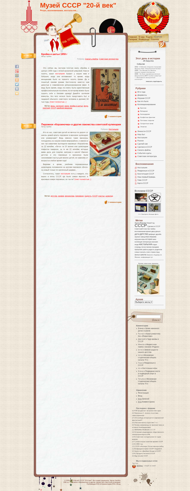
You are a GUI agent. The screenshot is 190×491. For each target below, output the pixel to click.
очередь (138, 247)
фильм (137, 255)
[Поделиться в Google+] (17, 71)
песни (143, 247)
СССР (53, 108)
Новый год (150, 223)
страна (153, 252)
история (148, 239)
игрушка (152, 237)
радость (88, 196)
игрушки (138, 239)
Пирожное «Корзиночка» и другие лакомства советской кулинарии (81, 124)
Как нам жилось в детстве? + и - (146, 422)
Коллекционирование (146, 104)
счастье (101, 196)
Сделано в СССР (144, 147)
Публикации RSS (93, 484)
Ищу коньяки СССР (141, 456)
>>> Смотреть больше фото (148, 214)
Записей (143, 399)
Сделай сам (142, 144)
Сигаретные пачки (146, 123)
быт (149, 229)
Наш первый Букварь (146, 177)
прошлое (138, 249)
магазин (155, 242)
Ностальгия (113, 129)
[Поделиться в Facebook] (17, 66)
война (153, 229)
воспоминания (140, 231)
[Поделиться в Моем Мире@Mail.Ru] (17, 75)
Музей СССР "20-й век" (78, 5)
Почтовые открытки (147, 120)
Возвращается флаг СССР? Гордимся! (148, 449)
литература (147, 242)
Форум (158, 37)
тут (152, 257)
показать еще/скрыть (154, 81)
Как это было (142, 101)
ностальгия (60, 74)
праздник (155, 247)
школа (143, 254)
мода (86, 106)
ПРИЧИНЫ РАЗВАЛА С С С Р (144, 430)
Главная (132, 37)
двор (153, 231)
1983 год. (139, 444)
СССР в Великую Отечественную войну (149, 446)
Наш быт (141, 134)
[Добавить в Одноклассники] (17, 80)
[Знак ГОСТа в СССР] (154, 202)
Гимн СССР (142, 180)
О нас (141, 37)
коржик (61, 196)
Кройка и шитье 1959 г (54, 54)
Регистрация (143, 393)
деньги (157, 231)
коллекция (138, 242)
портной (46, 108)
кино (154, 239)
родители (158, 249)
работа (145, 249)
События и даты (144, 153)
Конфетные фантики (147, 117)
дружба (158, 234)
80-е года (141, 92)
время (148, 231)
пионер (149, 247)
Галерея (132, 39)
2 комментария (114, 202)
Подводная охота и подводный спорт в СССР (149, 373)
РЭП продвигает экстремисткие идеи (147, 410)
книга (67, 106)
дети (137, 234)
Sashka (117, 480)
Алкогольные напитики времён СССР (149, 441)
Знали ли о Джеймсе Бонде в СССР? (147, 451)
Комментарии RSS (108, 484)
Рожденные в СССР (145, 171)
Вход (140, 396)
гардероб (60, 106)
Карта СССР (142, 183)
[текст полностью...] (58, 102)
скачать (143, 252)
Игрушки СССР (143, 98)
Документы (142, 95)
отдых (154, 244)
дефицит (152, 234)
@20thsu (140, 465)
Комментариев (146, 402)
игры (143, 239)
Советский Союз (141, 229)
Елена (140, 328)
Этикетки (143, 127)
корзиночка (69, 196)
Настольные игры (149, 368)
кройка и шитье (76, 106)
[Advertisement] (78, 65)
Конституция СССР (145, 174)
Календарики (145, 114)
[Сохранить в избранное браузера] (17, 93)
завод (143, 237)
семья (137, 252)
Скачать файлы (91, 59)
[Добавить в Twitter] (17, 84)
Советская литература (108, 59)
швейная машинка (64, 108)
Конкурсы (144, 39)
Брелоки (143, 108)
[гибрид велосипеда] (141, 202)
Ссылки (155, 39)
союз (148, 252)
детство (54, 196)
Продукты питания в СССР (145, 453)
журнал (137, 237)
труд (157, 252)
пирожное (79, 196)
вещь (53, 106)
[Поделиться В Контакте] (17, 89)
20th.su (66, 482)
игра (147, 237)
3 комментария (114, 116)
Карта (149, 37)
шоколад (109, 196)
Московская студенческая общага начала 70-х (147, 357)
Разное (140, 141)
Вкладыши (144, 111)
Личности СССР (144, 131)
